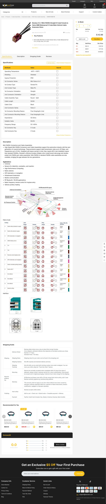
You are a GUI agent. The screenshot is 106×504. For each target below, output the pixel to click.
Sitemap (45, 493)
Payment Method (27, 490)
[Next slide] (70, 416)
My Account (46, 484)
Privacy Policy (5, 490)
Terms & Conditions (6, 493)
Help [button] (92, 1)
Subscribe (80, 474)
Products (34, 12)
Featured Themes (48, 496)
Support (81, 12)
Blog (2, 496)
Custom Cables (97, 12)
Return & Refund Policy (28, 487)
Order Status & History (49, 487)
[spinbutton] (83, 25)
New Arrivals (49, 12)
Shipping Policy (26, 484)
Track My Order (26, 493)
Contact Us (102, 1)
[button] (85, 6)
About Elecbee (65, 12)
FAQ (23, 496)
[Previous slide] (4, 416)
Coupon (74, 1)
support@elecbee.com (86, 494)
